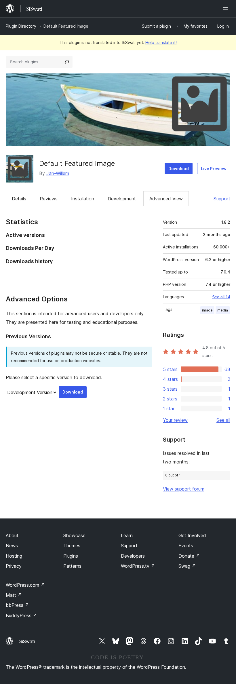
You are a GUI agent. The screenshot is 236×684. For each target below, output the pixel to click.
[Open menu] (227, 8)
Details (19, 199)
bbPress (17, 605)
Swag (187, 566)
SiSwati (27, 641)
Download (178, 168)
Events (185, 545)
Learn (127, 535)
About (12, 535)
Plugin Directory (21, 26)
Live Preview (214, 168)
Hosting (14, 556)
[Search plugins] (67, 62)
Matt (14, 595)
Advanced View (166, 199)
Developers (133, 556)
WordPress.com (25, 585)
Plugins (70, 556)
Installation (82, 199)
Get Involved (192, 535)
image (207, 310)
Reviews (49, 199)
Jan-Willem (57, 173)
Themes (71, 545)
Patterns (72, 566)
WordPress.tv (138, 566)
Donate (189, 556)
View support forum (183, 489)
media (222, 310)
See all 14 (221, 296)
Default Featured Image (77, 163)
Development (122, 199)
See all (223, 420)
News (12, 545)
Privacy (14, 566)
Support (222, 199)
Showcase (74, 535)
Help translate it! (161, 42)
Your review (175, 420)
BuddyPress (21, 615)
